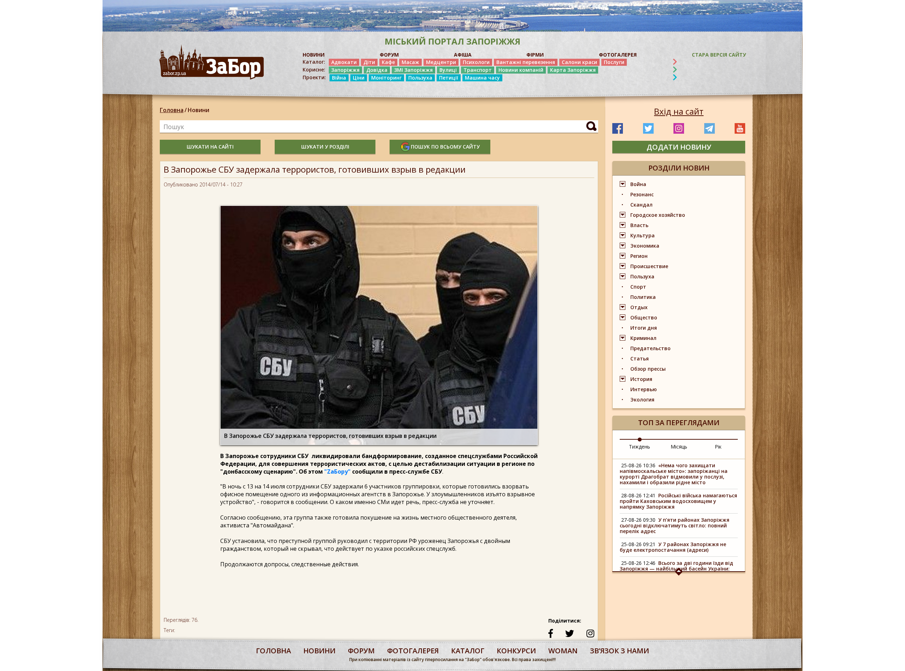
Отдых (639, 307)
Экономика (644, 245)
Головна (171, 110)
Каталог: (314, 62)
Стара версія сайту (719, 54)
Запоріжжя (345, 69)
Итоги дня (643, 327)
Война (638, 184)
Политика (643, 297)
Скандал (641, 204)
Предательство (650, 348)
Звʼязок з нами (619, 650)
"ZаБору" (337, 471)
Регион (639, 256)
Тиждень (639, 446)
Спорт (638, 286)
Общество (643, 317)
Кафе (388, 62)
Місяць (679, 446)
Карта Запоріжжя (573, 69)
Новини (198, 110)
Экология (642, 399)
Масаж (410, 62)
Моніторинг (386, 77)
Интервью (643, 389)
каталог (467, 650)
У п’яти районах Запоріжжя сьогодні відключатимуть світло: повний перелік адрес (674, 525)
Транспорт (477, 69)
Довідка (376, 69)
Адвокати (344, 62)
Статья (639, 358)
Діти (369, 62)
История (641, 379)
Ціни (358, 77)
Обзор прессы (648, 368)
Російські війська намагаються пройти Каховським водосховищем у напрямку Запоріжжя (678, 501)
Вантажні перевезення (525, 62)
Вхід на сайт (678, 111)
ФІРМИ (535, 54)
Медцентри (441, 62)
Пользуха (420, 77)
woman (563, 650)
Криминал (643, 338)
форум (361, 650)
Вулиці (448, 69)
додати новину (679, 147)
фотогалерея (413, 650)
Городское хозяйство (657, 215)
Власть (639, 225)
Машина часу (482, 77)
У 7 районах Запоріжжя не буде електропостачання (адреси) (673, 547)
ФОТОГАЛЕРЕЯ (618, 54)
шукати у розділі (325, 146)
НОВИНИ (314, 54)
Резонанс (642, 194)
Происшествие (649, 266)
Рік (718, 446)
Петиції (448, 77)
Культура (642, 235)
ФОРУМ (389, 54)
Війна (339, 77)
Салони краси (579, 62)
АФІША (463, 54)
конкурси (516, 650)
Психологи (476, 62)
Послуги (614, 62)
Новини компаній (520, 69)
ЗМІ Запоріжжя (413, 69)
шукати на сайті (210, 146)
